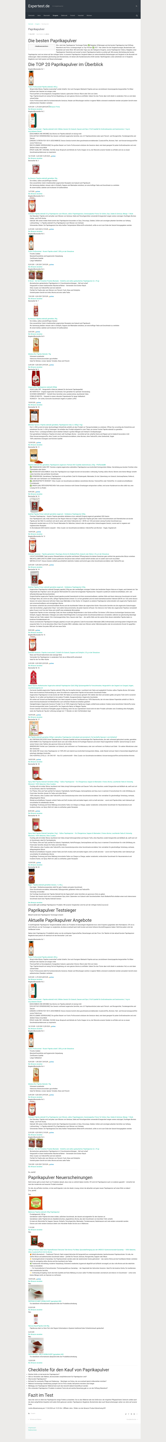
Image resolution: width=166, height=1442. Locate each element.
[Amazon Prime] (54, 107)
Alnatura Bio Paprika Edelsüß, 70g (39, 354)
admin (47, 34)
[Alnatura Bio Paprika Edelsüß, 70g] (36, 345)
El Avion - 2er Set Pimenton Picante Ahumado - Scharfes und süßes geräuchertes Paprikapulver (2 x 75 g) (63, 281)
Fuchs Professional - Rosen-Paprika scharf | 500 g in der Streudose (51, 251)
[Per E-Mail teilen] (134, 1413)
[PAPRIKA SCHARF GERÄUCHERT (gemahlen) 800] (36, 1292)
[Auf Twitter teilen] (126, 1413)
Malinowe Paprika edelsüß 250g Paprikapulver (44, 1212)
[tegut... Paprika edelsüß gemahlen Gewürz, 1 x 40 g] (31, 876)
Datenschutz (32, 1430)
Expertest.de (39, 6)
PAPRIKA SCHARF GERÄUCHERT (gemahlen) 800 (44, 1301)
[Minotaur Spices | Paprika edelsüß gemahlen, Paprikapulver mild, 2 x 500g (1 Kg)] (34, 416)
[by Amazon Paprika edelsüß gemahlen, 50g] (36, 169)
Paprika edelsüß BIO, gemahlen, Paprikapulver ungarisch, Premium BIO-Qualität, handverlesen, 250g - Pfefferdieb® (67, 465)
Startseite (30, 24)
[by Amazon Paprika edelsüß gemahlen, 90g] (36, 310)
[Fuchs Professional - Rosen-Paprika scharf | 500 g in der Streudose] (31, 242)
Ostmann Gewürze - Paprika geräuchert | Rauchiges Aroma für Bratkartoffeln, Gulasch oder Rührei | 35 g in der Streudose (68, 554)
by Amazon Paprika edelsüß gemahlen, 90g (42, 319)
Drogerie (37, 24)
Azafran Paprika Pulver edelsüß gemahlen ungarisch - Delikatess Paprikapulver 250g (56, 587)
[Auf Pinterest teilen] (131, 1413)
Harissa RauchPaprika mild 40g (38, 1326)
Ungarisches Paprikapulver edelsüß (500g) (42, 387)
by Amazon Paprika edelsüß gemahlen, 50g (42, 178)
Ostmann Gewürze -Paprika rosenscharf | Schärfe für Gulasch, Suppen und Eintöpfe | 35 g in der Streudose (64, 652)
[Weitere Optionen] (137, 1413)
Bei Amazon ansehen (35, 109)
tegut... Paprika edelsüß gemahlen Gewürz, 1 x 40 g (45, 885)
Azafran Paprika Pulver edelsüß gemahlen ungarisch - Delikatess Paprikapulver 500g (56, 514)
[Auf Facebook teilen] (128, 1413)
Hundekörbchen (131, 1419)
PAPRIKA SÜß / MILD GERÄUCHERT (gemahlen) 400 (45, 1354)
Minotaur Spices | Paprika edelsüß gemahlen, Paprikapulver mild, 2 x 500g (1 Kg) (55, 425)
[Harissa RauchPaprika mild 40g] (36, 1319)
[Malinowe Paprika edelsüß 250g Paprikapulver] (36, 1203)
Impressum (32, 1428)
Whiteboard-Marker (36, 1419)
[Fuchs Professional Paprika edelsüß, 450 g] (31, 78)
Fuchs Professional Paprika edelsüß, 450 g (42, 87)
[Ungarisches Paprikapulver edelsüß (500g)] (36, 378)
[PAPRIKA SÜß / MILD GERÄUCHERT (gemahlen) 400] (36, 1345)
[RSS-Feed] (136, 6)
